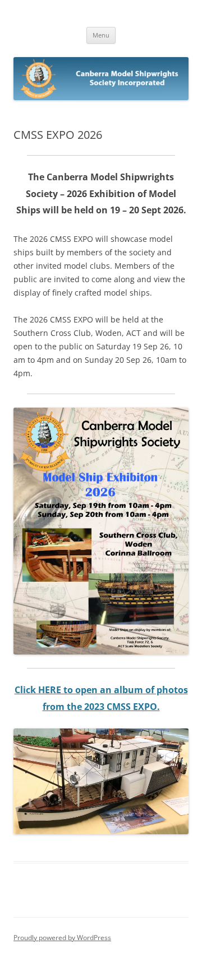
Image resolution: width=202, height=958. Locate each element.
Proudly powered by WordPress (62, 937)
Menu (101, 35)
